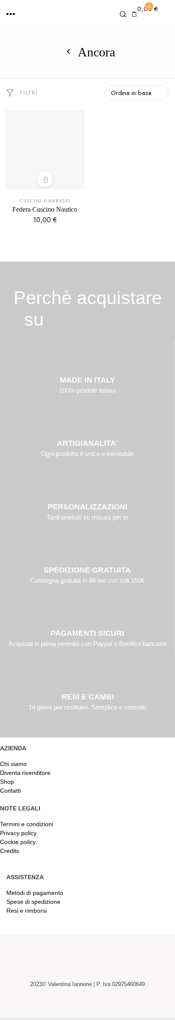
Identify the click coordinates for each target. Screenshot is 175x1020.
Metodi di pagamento (34, 892)
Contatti (10, 790)
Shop (7, 781)
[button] (10, 14)
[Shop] (68, 52)
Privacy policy (18, 833)
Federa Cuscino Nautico (44, 209)
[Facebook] (77, 1006)
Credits (9, 850)
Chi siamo (13, 763)
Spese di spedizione (33, 901)
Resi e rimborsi (26, 910)
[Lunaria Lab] (87, 15)
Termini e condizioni (26, 824)
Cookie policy (18, 841)
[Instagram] (98, 1006)
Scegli (45, 179)
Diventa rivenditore (25, 772)
